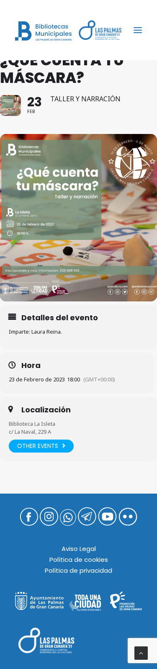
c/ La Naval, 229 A (30, 431)
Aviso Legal (79, 548)
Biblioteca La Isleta (32, 423)
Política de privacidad (78, 570)
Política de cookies (78, 559)
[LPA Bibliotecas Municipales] (43, 31)
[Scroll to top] (141, 652)
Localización (46, 410)
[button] (137, 30)
